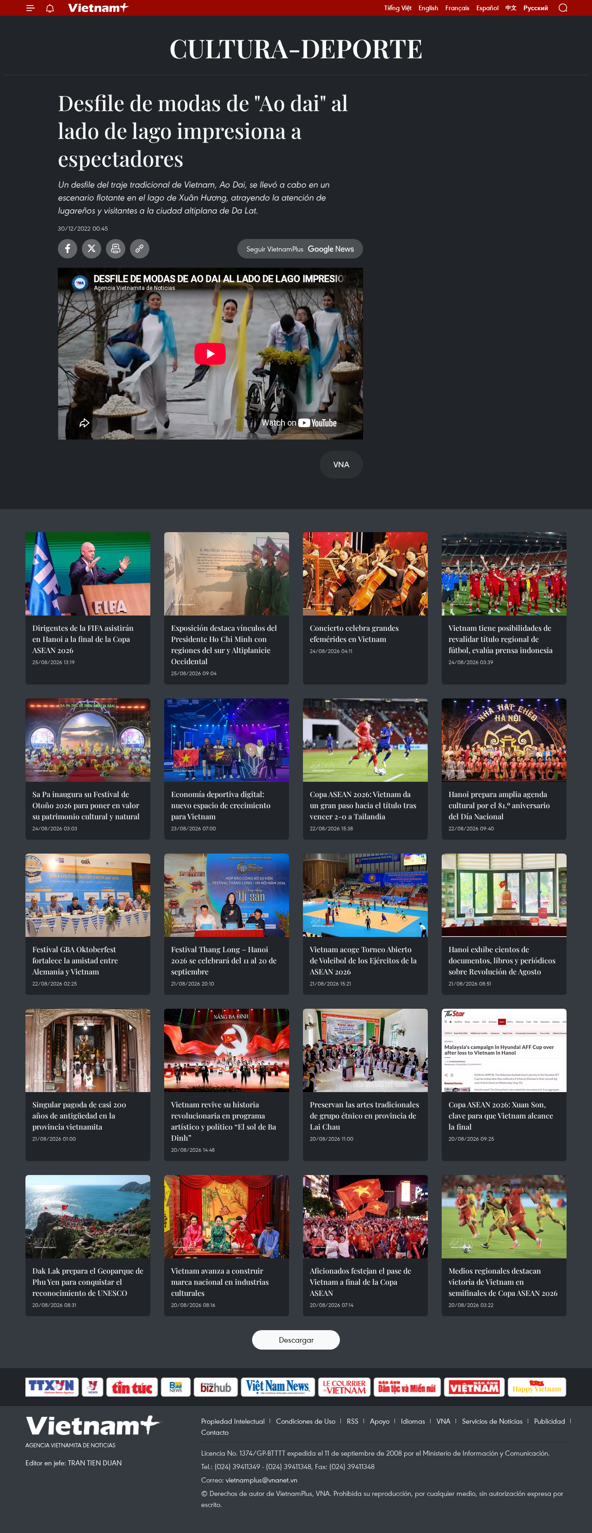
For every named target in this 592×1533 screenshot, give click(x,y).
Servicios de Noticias (492, 1421)
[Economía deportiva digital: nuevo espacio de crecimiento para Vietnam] (226, 740)
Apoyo (379, 1421)
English (428, 8)
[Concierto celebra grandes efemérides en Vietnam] (365, 574)
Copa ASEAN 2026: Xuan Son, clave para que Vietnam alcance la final (501, 1115)
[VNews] (93, 1387)
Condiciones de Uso (305, 1421)
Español (487, 8)
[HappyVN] (537, 1387)
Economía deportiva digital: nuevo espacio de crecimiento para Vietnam (221, 805)
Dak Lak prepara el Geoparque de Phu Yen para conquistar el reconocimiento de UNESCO (87, 1282)
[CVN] (344, 1387)
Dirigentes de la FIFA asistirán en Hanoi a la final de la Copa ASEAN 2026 (83, 639)
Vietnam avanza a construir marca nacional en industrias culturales (220, 1282)
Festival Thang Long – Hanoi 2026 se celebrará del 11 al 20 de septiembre (224, 960)
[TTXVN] (51, 1387)
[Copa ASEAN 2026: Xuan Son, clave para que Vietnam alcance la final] (504, 1050)
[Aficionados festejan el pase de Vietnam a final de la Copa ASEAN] (365, 1216)
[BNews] (176, 1387)
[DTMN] (407, 1387)
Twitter (91, 248)
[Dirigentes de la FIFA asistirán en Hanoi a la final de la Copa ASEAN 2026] (87, 574)
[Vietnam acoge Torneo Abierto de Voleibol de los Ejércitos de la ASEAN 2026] (365, 895)
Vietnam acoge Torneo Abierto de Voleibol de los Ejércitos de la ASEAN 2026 (363, 960)
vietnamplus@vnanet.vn (261, 1479)
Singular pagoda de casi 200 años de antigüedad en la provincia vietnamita (79, 1115)
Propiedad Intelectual (233, 1421)
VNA (443, 1421)
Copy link (139, 248)
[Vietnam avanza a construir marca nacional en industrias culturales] (226, 1216)
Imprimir (115, 248)
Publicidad (549, 1421)
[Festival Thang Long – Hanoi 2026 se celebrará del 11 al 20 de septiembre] (226, 895)
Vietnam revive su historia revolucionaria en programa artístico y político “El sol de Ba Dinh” (223, 1121)
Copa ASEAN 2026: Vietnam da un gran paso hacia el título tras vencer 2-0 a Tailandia (363, 805)
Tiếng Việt (398, 8)
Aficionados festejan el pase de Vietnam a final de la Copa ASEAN (360, 1282)
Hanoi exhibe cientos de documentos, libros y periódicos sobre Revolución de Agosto (502, 960)
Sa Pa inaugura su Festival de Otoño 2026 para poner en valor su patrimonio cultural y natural (86, 805)
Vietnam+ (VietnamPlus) (99, 8)
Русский (536, 8)
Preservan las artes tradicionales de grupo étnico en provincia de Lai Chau (364, 1115)
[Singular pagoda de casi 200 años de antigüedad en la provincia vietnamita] (87, 1050)
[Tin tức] (132, 1387)
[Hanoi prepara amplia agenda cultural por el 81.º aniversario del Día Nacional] (504, 740)
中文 (511, 8)
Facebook (67, 248)
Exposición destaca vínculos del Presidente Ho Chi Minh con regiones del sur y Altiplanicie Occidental (224, 644)
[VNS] (277, 1387)
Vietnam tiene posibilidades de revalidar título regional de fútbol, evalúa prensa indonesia (501, 639)
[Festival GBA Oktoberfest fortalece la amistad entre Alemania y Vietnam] (87, 895)
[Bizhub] (215, 1387)
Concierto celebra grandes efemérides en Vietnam (354, 633)
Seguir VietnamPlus (275, 248)
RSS (352, 1421)
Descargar (296, 1339)
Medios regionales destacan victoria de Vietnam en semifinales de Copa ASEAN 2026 (503, 1282)
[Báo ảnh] (474, 1387)
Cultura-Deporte (296, 47)
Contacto (214, 1432)
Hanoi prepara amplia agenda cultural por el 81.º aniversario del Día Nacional (499, 805)
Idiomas (413, 1421)
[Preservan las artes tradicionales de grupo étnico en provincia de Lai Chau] (365, 1050)
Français (457, 8)
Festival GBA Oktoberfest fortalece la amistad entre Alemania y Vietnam (75, 960)
